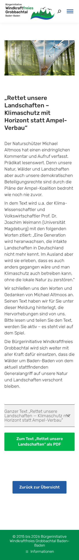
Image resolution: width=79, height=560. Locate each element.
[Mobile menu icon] (70, 11)
